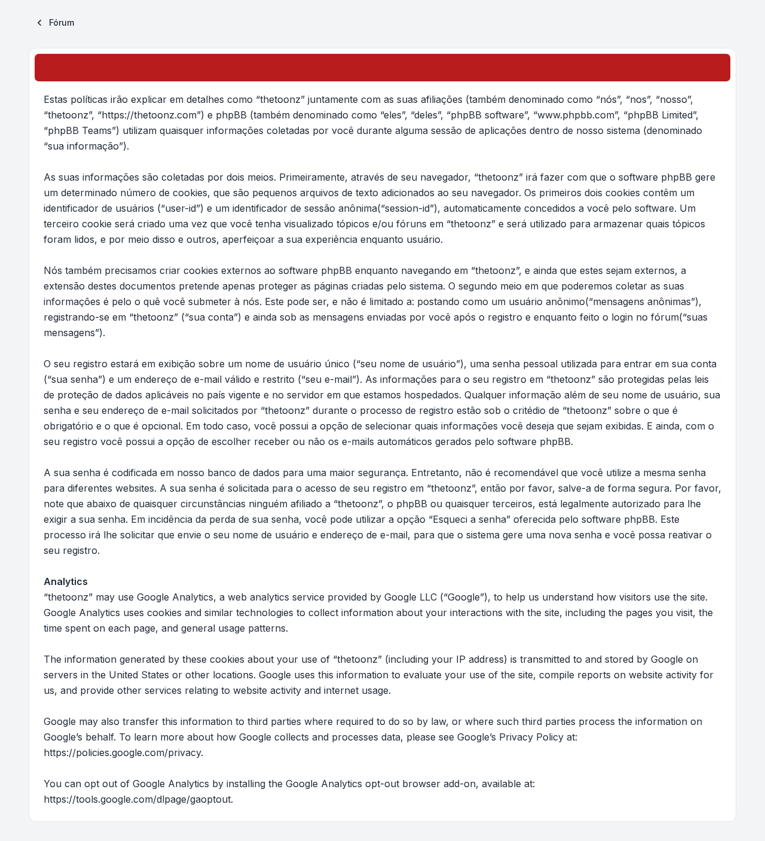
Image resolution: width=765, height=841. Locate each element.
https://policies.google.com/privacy (122, 752)
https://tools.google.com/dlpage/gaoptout (137, 799)
